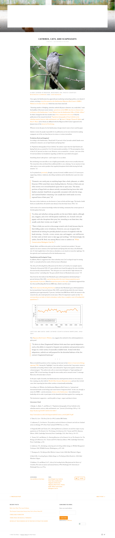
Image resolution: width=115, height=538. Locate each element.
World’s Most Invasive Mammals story (60, 381)
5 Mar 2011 (49, 41)
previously (44, 173)
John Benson (56, 94)
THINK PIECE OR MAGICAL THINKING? (21, 518)
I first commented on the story (64, 115)
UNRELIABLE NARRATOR (17, 514)
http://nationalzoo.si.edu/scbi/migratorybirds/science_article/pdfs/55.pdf (51, 415)
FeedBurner (69, 520)
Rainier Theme (24, 534)
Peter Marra (51, 481)
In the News (65, 41)
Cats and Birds (58, 41)
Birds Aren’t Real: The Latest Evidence (19, 508)
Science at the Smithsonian (60, 392)
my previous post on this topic (59, 281)
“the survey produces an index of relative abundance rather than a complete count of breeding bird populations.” (57, 297)
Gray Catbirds (59, 479)
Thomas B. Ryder (76, 119)
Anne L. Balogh (66, 119)
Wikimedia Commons (38, 94)
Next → (101, 496)
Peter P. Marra (34, 122)
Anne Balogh (51, 479)
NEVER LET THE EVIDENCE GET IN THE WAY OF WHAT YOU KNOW (29, 521)
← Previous (15, 496)
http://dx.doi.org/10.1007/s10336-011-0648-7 (43, 411)
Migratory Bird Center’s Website (42, 338)
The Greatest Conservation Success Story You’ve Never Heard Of (26, 511)
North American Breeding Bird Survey (44, 288)
